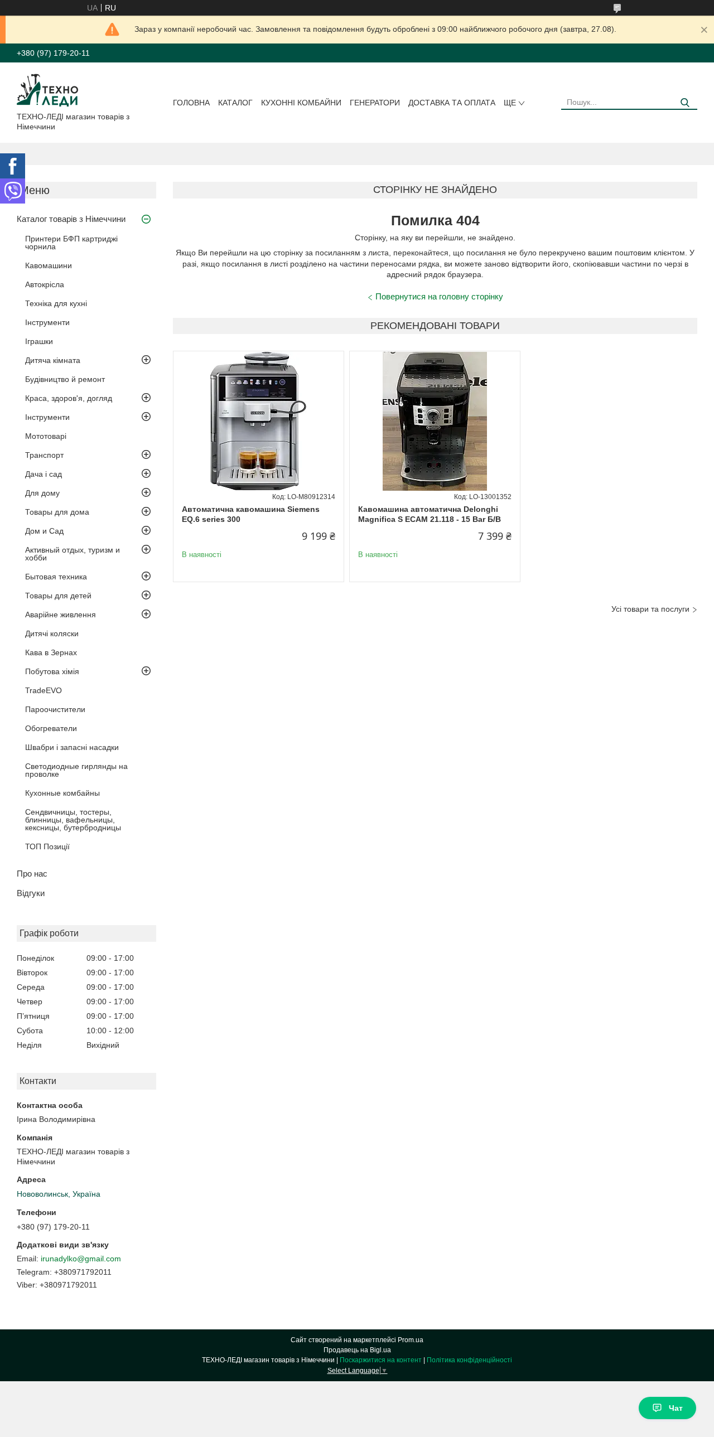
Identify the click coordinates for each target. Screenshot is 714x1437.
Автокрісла (44, 284)
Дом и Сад (44, 530)
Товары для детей (58, 595)
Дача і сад (43, 474)
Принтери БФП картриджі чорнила (71, 242)
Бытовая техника (56, 576)
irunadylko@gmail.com (81, 1258)
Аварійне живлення (60, 614)
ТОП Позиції (47, 846)
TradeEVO (43, 690)
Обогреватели (51, 728)
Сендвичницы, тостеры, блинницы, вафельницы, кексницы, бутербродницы (73, 819)
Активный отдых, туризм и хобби (72, 553)
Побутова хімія (52, 671)
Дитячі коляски (52, 633)
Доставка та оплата (451, 102)
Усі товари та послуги (650, 608)
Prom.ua (410, 1340)
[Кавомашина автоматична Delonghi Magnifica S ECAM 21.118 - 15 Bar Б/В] (435, 421)
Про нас (32, 873)
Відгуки (31, 893)
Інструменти (47, 322)
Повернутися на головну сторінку (439, 296)
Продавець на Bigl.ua (357, 1350)
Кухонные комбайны (62, 792)
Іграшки (39, 341)
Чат (676, 1408)
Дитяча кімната (52, 360)
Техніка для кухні (56, 303)
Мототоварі (45, 436)
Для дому (42, 492)
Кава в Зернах (51, 652)
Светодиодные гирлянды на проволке (76, 770)
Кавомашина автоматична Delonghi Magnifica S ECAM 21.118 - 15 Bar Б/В (429, 514)
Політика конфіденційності (469, 1360)
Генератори (375, 102)
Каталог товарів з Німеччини (71, 219)
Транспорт (44, 455)
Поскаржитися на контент (381, 1360)
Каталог (235, 102)
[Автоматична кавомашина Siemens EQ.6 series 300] (258, 421)
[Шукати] (684, 103)
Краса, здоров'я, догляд (68, 398)
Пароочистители (55, 709)
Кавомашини (48, 265)
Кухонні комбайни (301, 102)
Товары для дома (57, 511)
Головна (191, 102)
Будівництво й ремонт (65, 379)
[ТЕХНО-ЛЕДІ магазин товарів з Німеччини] (48, 89)
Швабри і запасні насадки (72, 747)
